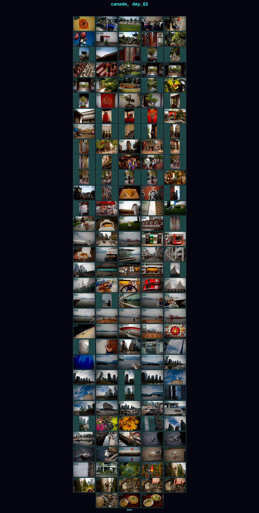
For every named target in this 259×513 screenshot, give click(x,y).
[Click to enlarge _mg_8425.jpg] (129, 239)
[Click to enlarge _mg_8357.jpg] (175, 70)
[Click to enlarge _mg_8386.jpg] (84, 162)
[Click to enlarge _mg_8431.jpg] (152, 254)
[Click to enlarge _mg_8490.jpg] (129, 408)
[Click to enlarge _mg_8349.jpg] (175, 54)
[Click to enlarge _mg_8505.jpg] (152, 439)
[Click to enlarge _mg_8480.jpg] (175, 377)
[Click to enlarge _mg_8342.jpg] (152, 39)
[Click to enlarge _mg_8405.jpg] (107, 208)
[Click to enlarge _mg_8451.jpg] (84, 316)
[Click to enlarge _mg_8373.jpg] (152, 116)
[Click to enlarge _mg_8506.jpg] (175, 439)
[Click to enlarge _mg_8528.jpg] (175, 485)
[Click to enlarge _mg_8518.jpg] (84, 469)
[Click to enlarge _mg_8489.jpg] (107, 408)
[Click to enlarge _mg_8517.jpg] (175, 454)
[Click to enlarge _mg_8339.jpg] (84, 39)
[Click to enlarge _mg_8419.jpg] (175, 223)
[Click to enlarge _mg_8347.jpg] (129, 54)
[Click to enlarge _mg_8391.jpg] (152, 162)
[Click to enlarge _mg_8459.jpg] (152, 331)
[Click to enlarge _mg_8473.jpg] (107, 377)
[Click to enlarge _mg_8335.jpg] (129, 23)
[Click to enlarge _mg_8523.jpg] (175, 469)
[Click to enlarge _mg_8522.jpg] (152, 469)
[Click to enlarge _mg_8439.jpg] (107, 285)
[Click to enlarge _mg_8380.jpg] (84, 146)
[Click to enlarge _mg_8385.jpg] (175, 146)
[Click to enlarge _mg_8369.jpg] (84, 116)
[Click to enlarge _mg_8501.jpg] (129, 439)
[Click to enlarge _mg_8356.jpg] (152, 70)
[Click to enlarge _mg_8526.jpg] (129, 485)
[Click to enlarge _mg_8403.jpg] (84, 208)
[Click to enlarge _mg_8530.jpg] (129, 500)
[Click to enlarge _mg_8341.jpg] (129, 39)
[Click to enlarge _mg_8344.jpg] (84, 54)
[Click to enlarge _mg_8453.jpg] (129, 316)
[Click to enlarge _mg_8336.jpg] (152, 23)
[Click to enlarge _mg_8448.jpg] (152, 300)
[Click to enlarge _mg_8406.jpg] (129, 208)
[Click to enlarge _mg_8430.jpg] (129, 254)
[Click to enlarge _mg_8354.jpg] (129, 70)
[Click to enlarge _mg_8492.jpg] (175, 408)
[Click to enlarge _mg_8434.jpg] (107, 269)
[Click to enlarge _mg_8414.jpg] (107, 223)
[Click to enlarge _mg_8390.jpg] (129, 162)
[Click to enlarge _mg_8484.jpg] (129, 392)
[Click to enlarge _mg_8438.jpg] (84, 285)
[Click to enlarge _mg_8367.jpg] (152, 100)
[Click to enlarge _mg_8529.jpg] (107, 500)
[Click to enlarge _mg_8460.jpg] (175, 331)
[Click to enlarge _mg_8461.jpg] (84, 346)
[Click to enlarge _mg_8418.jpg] (152, 223)
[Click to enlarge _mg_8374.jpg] (175, 116)
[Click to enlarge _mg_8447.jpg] (129, 300)
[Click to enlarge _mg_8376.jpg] (106, 131)
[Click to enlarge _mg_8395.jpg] (129, 177)
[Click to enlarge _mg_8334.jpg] (107, 23)
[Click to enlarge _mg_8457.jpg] (107, 331)
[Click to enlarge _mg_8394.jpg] (106, 177)
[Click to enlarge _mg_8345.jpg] (107, 54)
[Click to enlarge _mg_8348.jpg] (152, 54)
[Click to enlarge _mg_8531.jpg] (152, 500)
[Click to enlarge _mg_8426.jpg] (152, 239)
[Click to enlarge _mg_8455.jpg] (175, 316)
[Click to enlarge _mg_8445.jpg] (84, 300)
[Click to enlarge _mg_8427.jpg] (175, 239)
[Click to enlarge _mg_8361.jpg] (129, 85)
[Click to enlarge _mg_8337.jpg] (175, 23)
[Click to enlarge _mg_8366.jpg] (129, 100)
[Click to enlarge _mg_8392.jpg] (175, 162)
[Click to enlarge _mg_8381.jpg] (107, 146)
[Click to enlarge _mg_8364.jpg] (84, 100)
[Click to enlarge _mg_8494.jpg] (107, 423)
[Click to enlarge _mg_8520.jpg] (107, 469)
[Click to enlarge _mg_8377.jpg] (129, 131)
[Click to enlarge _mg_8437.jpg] (175, 269)
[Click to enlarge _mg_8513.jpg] (152, 454)
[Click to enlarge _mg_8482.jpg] (107, 392)
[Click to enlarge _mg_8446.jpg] (106, 300)
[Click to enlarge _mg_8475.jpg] (152, 377)
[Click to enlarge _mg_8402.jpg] (175, 193)
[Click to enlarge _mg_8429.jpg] (107, 254)
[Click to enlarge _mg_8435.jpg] (129, 269)
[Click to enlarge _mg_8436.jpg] (152, 269)
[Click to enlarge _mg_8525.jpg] (107, 485)
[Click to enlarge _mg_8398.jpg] (84, 193)
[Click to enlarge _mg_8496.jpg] (152, 423)
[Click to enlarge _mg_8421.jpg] (84, 239)
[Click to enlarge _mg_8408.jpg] (175, 208)
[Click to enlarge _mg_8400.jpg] (129, 193)
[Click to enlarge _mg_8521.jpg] (129, 469)
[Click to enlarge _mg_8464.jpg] (152, 346)
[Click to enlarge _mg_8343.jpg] (175, 39)
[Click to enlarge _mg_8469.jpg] (129, 362)
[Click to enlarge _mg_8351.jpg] (84, 70)
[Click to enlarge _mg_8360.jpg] (107, 85)
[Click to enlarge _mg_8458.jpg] (129, 331)
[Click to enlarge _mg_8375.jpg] (84, 131)
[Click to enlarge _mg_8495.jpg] (129, 423)
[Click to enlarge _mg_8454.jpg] (152, 316)
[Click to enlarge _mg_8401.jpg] (152, 193)
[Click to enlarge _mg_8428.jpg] (84, 254)
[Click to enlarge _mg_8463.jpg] (129, 346)
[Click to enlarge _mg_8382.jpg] (129, 146)
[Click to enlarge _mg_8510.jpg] (107, 454)
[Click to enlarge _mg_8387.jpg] (106, 162)
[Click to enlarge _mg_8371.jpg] (129, 116)
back (129, 510)
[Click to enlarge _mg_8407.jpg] (152, 208)
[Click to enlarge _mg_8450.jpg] (175, 300)
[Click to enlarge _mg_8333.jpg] (84, 23)
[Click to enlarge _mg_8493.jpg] (84, 423)
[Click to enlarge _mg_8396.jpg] (152, 177)
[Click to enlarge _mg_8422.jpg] (107, 239)
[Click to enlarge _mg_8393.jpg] (84, 177)
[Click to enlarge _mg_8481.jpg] (84, 392)
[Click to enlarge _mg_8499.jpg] (107, 439)
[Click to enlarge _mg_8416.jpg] (129, 223)
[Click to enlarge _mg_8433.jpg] (84, 269)
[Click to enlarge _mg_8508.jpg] (84, 454)
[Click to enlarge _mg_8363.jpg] (175, 85)
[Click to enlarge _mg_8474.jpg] (129, 377)
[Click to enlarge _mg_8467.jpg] (107, 362)
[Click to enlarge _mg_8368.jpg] (175, 100)
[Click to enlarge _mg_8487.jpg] (175, 392)
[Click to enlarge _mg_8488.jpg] (84, 408)
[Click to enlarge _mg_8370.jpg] (106, 116)
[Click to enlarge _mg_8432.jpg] (175, 254)
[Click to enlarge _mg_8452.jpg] (107, 316)
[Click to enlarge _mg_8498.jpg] (84, 439)
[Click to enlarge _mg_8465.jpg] (175, 346)
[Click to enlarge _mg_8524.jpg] (84, 485)
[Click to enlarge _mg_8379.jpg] (175, 131)
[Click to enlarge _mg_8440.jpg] (129, 285)
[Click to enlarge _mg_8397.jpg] (175, 177)
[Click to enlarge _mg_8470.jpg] (152, 362)
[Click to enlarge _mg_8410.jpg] (84, 223)
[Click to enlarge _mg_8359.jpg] (84, 85)
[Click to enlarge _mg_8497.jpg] (175, 423)
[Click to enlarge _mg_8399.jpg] (106, 193)
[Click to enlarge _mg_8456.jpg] (84, 331)
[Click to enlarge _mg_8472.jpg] (84, 377)
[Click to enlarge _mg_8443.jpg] (175, 285)
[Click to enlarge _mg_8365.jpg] (107, 100)
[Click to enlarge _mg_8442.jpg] (152, 285)
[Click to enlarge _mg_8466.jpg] (84, 362)
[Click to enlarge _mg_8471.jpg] (175, 362)
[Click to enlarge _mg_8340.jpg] (107, 39)
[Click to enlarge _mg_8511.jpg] (129, 454)
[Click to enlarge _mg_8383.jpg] (152, 146)
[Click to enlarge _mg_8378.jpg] (152, 131)
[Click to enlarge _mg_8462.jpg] (107, 346)
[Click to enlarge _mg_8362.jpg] (152, 85)
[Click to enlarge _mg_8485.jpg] (152, 392)
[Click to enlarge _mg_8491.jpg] (152, 408)
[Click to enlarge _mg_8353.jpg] (107, 70)
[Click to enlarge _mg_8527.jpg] (152, 485)
